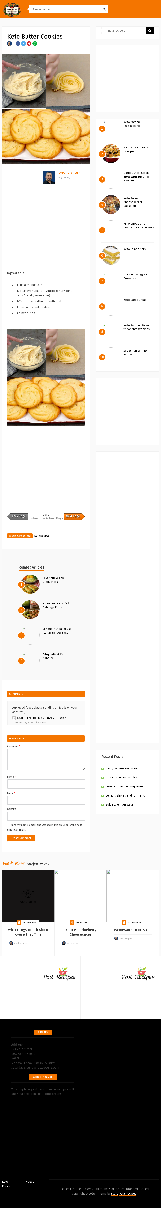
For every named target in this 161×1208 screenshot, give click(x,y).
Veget (30, 1181)
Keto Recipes (41, 535)
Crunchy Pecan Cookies (121, 777)
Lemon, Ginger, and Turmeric (125, 795)
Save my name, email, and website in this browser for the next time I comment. (44, 827)
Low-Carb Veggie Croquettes (124, 786)
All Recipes (29, 922)
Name (11, 776)
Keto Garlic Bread (135, 300)
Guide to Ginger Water (120, 804)
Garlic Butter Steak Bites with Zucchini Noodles (136, 176)
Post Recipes (39, 1184)
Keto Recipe (6, 1184)
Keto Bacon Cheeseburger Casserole (132, 202)
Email (11, 793)
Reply (63, 718)
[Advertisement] (46, 228)
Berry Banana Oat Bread (122, 768)
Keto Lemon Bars (134, 249)
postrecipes (69, 173)
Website (11, 809)
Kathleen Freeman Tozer (35, 718)
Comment (13, 746)
